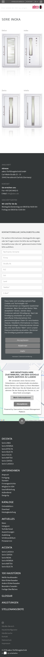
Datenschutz (6, 640)
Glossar (7, 596)
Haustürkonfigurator (9, 629)
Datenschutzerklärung (25, 356)
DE (36, 1)
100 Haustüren (11, 573)
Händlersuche (7, 633)
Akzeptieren (22, 404)
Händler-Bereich (17, 1)
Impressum (6, 643)
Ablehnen (22, 345)
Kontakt (29, 1)
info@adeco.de (13, 193)
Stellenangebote (13, 609)
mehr (22, 351)
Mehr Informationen (22, 398)
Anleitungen (10, 602)
